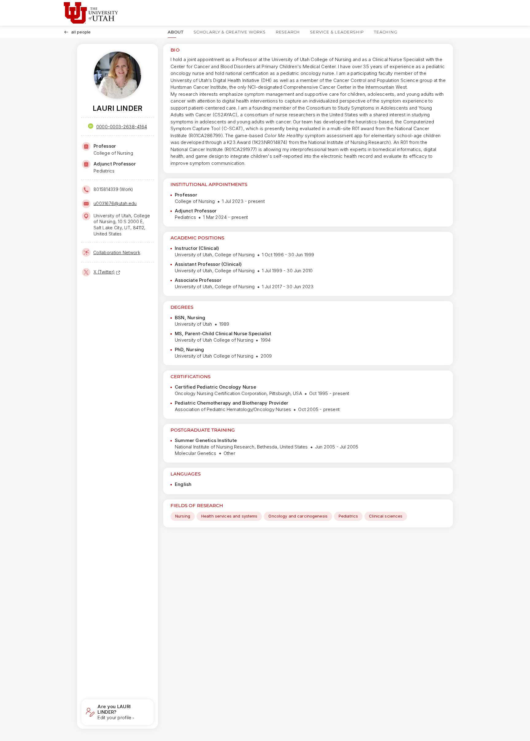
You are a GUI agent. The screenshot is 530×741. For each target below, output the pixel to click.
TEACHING (385, 31)
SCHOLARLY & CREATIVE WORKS (230, 31)
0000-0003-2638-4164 (121, 127)
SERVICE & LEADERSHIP (337, 31)
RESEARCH (288, 31)
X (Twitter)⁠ (104, 271)
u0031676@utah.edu (115, 203)
